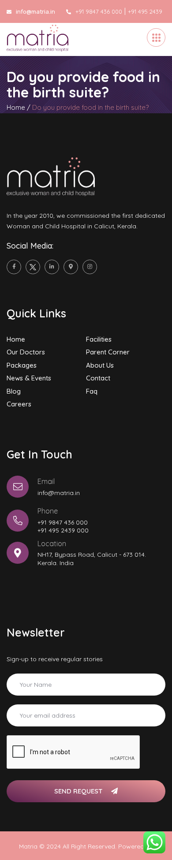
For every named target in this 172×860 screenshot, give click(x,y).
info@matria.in (58, 493)
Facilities (99, 339)
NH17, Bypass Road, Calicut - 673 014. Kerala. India (91, 558)
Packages (22, 365)
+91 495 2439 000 (63, 530)
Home (16, 107)
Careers (19, 404)
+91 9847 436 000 (98, 11)
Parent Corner (108, 352)
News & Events (29, 378)
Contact (98, 378)
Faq (91, 391)
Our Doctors (26, 352)
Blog (14, 391)
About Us (100, 365)
